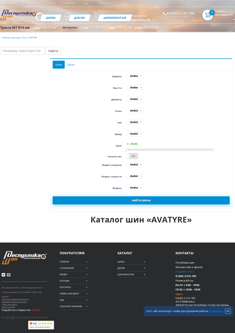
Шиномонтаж (115, 18)
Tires (24, 37)
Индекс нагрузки (112, 165)
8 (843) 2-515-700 (180, 13)
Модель (117, 188)
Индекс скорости (112, 176)
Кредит (52, 3)
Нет (133, 156)
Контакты (104, 3)
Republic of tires (24, 257)
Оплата (70, 3)
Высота (117, 88)
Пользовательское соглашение (14, 302)
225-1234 (45, 27)
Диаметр (116, 99)
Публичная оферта (9, 304)
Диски (79, 18)
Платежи (64, 281)
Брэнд (118, 134)
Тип (119, 122)
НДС (86, 3)
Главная (9, 3)
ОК (227, 311)
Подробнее (215, 311)
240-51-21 (120, 27)
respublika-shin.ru (185, 271)
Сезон (118, 111)
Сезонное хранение (71, 306)
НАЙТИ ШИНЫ (141, 200)
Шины (50, 18)
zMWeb (36, 310)
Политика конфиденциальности (15, 299)
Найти (53, 51)
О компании (31, 3)
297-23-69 (146, 27)
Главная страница (11, 37)
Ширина (117, 76)
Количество (115, 156)
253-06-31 (93, 27)
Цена (119, 145)
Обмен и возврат (69, 293)
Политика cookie (8, 307)
